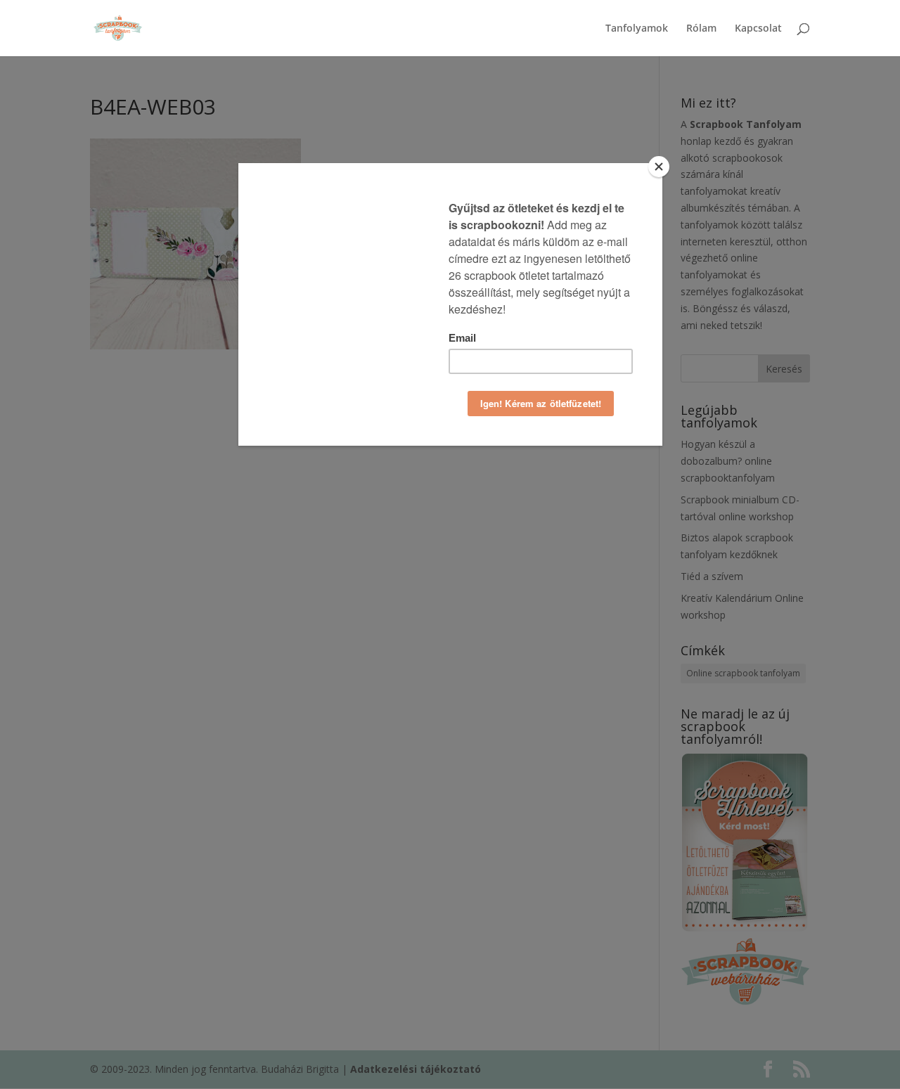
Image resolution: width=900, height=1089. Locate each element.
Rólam (701, 28)
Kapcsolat (758, 28)
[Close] (658, 166)
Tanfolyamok (636, 28)
